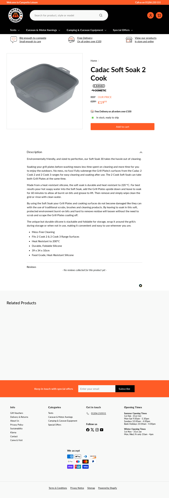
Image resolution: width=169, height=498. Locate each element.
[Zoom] (45, 91)
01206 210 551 (153, 2)
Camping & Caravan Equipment (85, 29)
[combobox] (69, 15)
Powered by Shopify (107, 488)
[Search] (101, 15)
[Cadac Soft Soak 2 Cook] (18, 332)
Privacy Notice (77, 488)
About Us (14, 420)
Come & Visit (16, 440)
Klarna (13, 432)
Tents (13, 29)
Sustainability (16, 428)
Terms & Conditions (58, 488)
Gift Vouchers (16, 413)
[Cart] (159, 15)
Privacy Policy (16, 424)
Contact (14, 436)
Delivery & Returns (19, 417)
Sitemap (91, 488)
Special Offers (121, 29)
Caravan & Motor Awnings (42, 29)
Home (94, 60)
